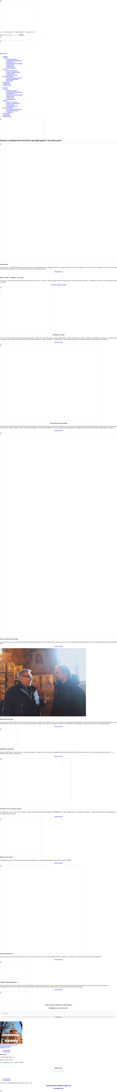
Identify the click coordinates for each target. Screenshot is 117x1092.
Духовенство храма (11, 59)
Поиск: (2, 35)
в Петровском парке (58, 1076)
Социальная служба (11, 75)
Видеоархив (9, 80)
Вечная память (10, 73)
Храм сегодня (10, 65)
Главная (5, 56)
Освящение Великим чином (14, 60)
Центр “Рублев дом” (11, 70)
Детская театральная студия (13, 77)
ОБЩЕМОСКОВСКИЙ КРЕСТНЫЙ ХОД (58, 1085)
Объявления (6, 83)
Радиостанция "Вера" (6, 1046)
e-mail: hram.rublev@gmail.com (8, 1065)
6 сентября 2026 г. (58, 1088)
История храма (10, 62)
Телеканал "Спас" (5, 1047)
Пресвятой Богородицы (58, 1073)
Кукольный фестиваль (12, 79)
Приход (5, 69)
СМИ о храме (10, 66)
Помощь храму (7, 85)
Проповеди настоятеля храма (14, 63)
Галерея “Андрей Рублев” (13, 72)
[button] (4, 53)
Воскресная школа (8, 76)
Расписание (6, 82)
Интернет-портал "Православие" (9, 1044)
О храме (5, 57)
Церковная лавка (11, 67)
